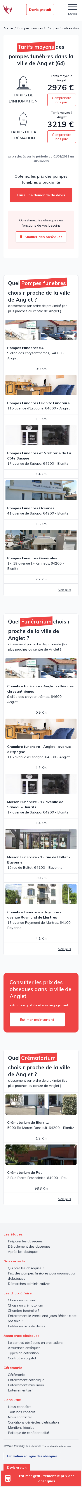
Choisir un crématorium (25, 1305)
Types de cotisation (23, 1353)
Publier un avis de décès (26, 1326)
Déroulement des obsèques (29, 1246)
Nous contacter (20, 1417)
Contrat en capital (22, 1358)
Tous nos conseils (21, 1412)
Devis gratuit (40, 9)
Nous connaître (19, 1406)
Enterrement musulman (26, 1385)
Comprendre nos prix (61, 100)
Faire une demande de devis (41, 195)
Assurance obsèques (24, 1348)
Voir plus (64, 590)
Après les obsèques (23, 1251)
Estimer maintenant (37, 1019)
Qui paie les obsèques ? (26, 1268)
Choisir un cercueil (21, 1300)
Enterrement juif (20, 1390)
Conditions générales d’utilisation (33, 1422)
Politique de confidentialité (28, 1432)
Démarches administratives (29, 1283)
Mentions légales (21, 1427)
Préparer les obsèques (25, 1241)
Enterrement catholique (26, 1380)
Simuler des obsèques (44, 237)
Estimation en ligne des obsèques (32, 1456)
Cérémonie (16, 1374)
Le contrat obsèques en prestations (35, 1342)
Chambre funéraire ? (23, 1310)
